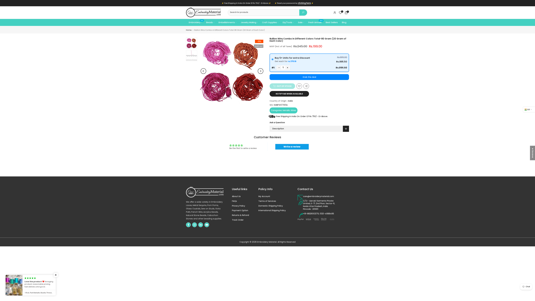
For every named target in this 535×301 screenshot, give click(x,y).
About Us (236, 196)
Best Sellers (332, 22)
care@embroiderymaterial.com (318, 196)
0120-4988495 (327, 213)
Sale (300, 22)
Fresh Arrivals (315, 22)
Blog (344, 22)
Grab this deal (309, 77)
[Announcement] (267, 3)
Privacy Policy (238, 206)
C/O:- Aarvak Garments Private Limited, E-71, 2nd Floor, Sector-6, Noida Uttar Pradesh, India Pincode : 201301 (319, 205)
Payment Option (240, 210)
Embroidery (196, 22)
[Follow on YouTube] (206, 224)
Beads (209, 22)
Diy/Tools (287, 22)
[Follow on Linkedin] (200, 224)
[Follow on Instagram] (194, 224)
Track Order (238, 220)
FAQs (234, 201)
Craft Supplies (269, 22)
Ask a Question (277, 122)
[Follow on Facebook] (188, 224)
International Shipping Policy (272, 210)
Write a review (292, 146)
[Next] (260, 71)
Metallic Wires (289, 110)
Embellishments (227, 22)
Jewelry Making (248, 22)
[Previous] (203, 71)
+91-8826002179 (311, 213)
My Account (264, 196)
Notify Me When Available (289, 93)
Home (189, 30)
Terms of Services (267, 201)
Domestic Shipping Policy (270, 206)
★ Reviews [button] (532, 153)
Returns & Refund (240, 215)
